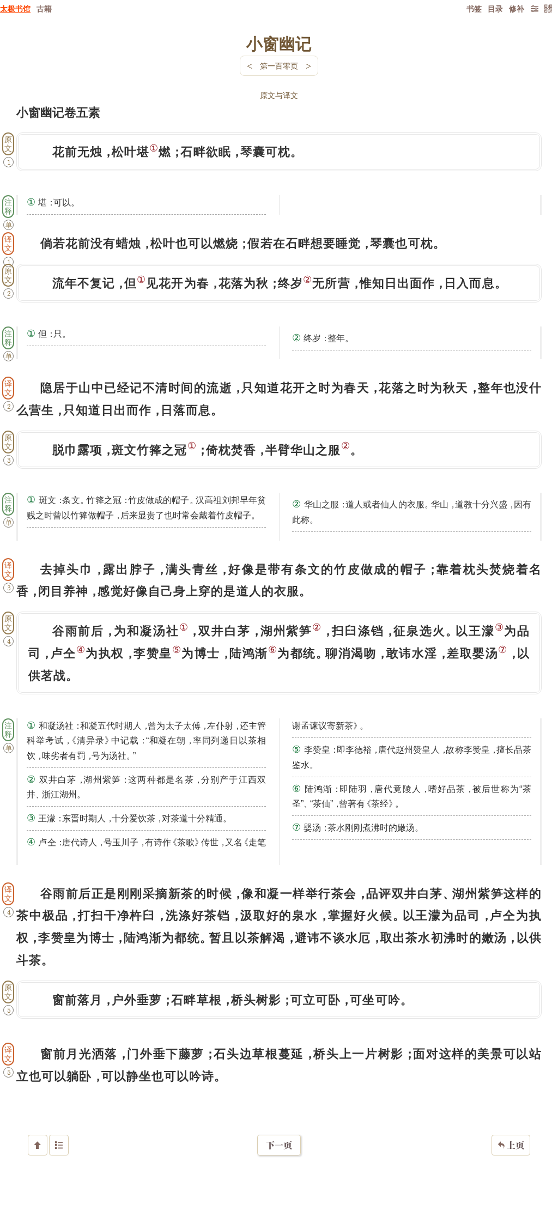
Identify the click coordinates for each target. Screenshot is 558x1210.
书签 (474, 8)
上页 (511, 1145)
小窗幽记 (279, 43)
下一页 (279, 1145)
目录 (495, 8)
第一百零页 (279, 65)
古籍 (44, 8)
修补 (516, 8)
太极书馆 (15, 8)
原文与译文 (279, 95)
